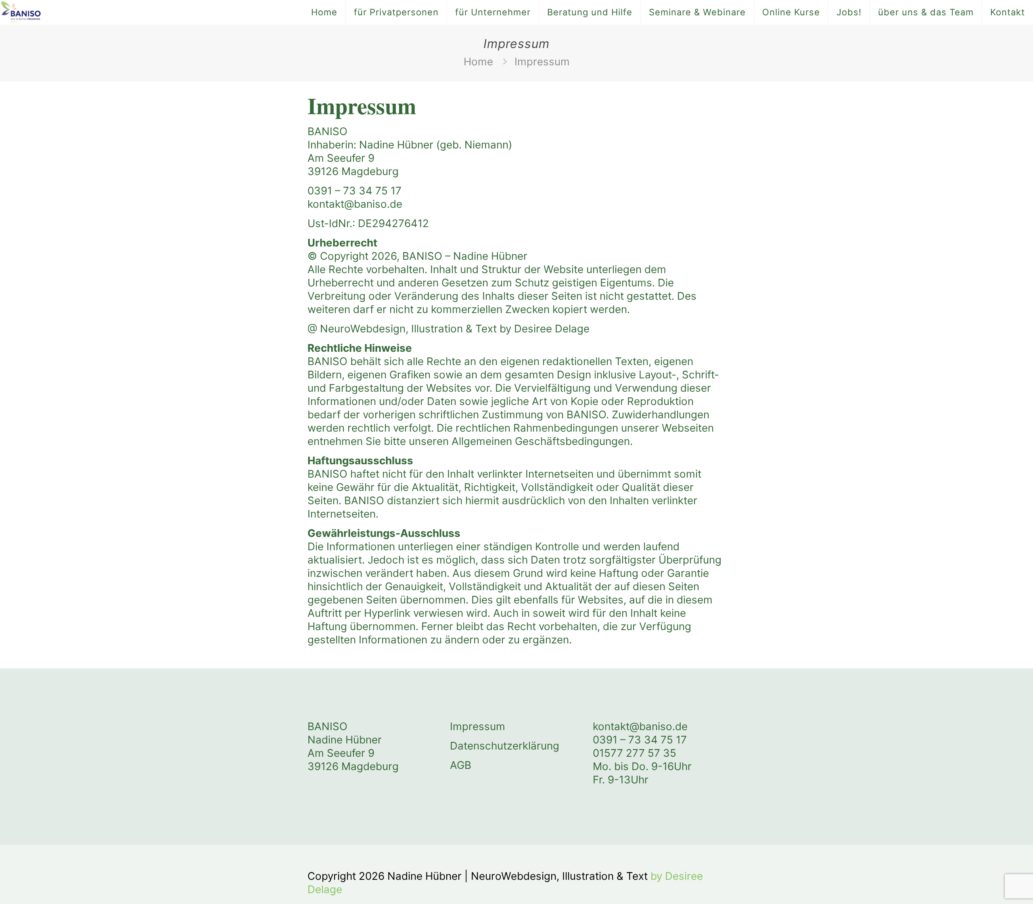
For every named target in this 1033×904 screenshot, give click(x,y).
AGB (460, 765)
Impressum (477, 726)
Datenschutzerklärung (504, 745)
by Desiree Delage (545, 328)
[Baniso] (21, 12)
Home (478, 61)
